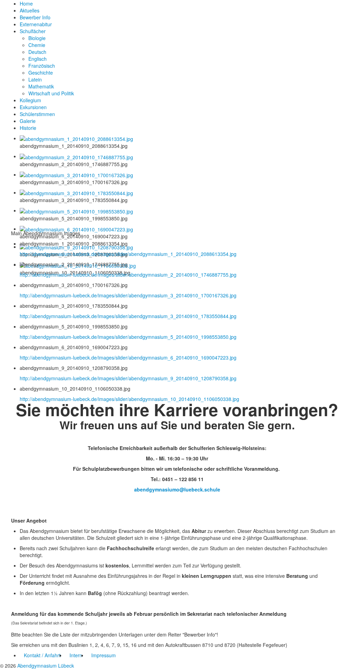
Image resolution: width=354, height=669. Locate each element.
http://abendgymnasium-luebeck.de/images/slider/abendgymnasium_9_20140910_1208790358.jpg (128, 378)
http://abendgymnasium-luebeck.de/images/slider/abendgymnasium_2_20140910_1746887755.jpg (128, 274)
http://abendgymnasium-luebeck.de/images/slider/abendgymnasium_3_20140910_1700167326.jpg (128, 295)
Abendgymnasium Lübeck (45, 665)
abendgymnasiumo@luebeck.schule (177, 489)
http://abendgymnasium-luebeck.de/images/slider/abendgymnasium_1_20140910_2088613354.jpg (128, 253)
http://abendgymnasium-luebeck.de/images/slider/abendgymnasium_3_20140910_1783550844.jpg (128, 316)
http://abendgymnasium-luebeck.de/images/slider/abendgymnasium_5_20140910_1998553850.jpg (128, 336)
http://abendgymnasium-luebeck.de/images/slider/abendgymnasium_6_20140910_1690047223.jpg (128, 357)
